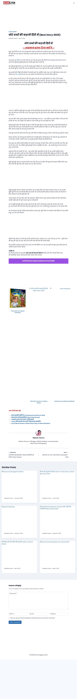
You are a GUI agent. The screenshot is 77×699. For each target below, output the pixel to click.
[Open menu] (73, 3)
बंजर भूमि (19, 74)
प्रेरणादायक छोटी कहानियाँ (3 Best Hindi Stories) (25, 417)
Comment (13, 593)
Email (32, 614)
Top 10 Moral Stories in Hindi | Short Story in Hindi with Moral (30, 423)
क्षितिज (19, 60)
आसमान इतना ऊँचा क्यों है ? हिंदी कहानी (22, 419)
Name (11, 614)
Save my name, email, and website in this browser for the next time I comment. (32, 618)
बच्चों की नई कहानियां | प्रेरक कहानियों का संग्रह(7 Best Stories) (21, 455)
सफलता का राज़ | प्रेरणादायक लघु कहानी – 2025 (55, 455)
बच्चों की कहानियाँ (12, 31)
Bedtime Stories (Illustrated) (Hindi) (64, 401)
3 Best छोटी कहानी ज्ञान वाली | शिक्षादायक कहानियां (26, 421)
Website (53, 614)
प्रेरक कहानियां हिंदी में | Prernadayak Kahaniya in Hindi (28, 415)
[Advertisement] (38, 20)
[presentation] (19, 482)
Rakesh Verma (13, 38)
